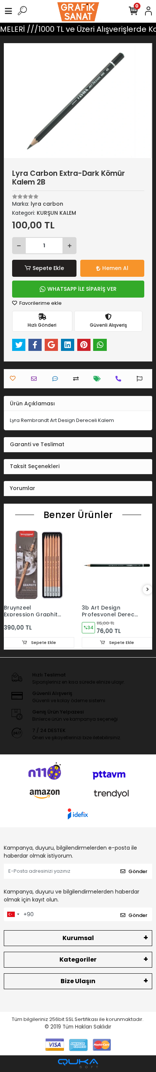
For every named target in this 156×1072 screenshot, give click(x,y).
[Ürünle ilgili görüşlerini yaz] (57, 378)
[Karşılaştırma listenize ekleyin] (77, 378)
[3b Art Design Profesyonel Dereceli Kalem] (117, 565)
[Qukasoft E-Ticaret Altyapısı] (78, 1063)
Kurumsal (78, 938)
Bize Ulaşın (78, 981)
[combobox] (13, 914)
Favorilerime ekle (40, 303)
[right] (147, 590)
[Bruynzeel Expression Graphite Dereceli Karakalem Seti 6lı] (39, 565)
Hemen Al (115, 268)
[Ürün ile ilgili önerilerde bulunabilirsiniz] (141, 378)
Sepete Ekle (48, 268)
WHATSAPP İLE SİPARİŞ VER (82, 289)
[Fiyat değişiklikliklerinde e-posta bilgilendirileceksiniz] (99, 378)
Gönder (137, 871)
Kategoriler (78, 959)
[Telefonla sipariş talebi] (120, 378)
